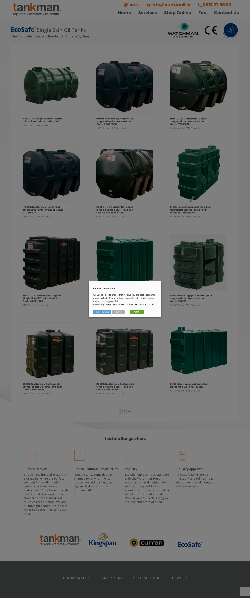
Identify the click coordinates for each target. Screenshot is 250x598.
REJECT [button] (118, 311)
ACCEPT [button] (137, 311)
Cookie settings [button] (102, 311)
